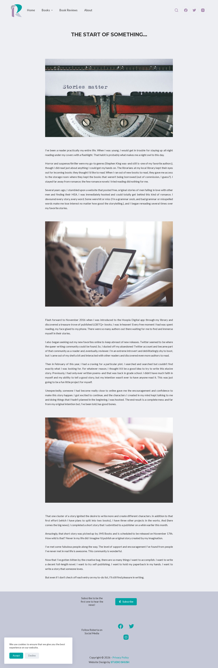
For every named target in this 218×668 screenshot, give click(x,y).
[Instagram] (203, 10)
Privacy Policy (120, 657)
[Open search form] (176, 10)
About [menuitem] (88, 10)
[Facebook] (186, 10)
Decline (32, 655)
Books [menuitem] (46, 10)
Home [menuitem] (31, 10)
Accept (16, 655)
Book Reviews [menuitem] (68, 10)
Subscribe (127, 601)
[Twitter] (194, 10)
